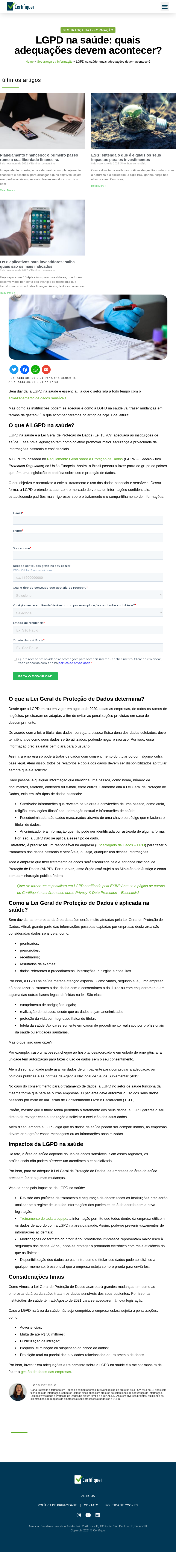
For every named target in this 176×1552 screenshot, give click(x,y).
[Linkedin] (97, 1515)
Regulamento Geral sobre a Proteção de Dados (85, 459)
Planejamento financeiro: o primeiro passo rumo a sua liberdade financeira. (39, 157)
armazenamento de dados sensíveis (38, 398)
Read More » (7, 190)
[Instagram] (78, 1515)
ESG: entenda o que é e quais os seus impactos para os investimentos (126, 157)
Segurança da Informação (55, 61)
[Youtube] (88, 1515)
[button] (165, 6)
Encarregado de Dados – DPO (120, 845)
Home (30, 61)
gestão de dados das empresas (46, 1372)
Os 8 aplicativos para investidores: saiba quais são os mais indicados (37, 264)
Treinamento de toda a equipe (43, 1219)
